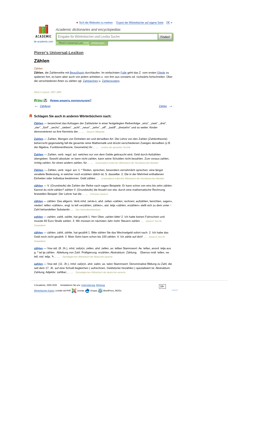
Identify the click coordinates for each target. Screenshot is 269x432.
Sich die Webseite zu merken (96, 22)
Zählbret (45, 106)
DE (168, 22)
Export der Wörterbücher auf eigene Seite (139, 22)
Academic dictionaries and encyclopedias (88, 30)
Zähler (163, 106)
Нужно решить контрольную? (71, 100)
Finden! (165, 36)
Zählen (38, 123)
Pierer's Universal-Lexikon (72, 43)
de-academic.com (43, 41)
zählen (38, 185)
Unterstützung (88, 285)
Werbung (100, 285)
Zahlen (38, 138)
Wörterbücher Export (44, 290)
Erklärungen (98, 43)
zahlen (38, 216)
